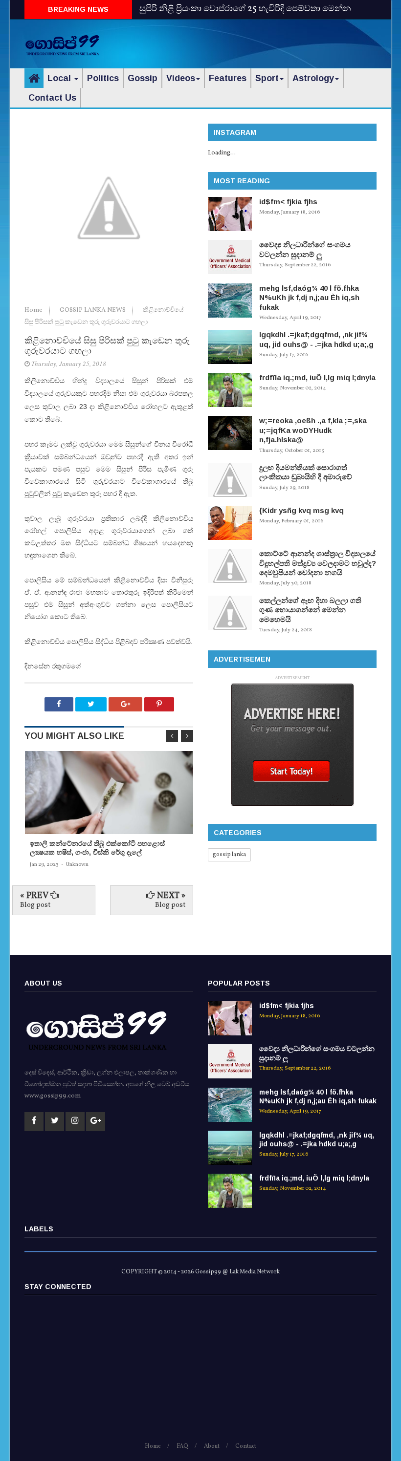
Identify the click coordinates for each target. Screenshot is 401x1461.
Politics (103, 78)
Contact (245, 1446)
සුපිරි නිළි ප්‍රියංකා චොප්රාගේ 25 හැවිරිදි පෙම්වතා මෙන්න (245, 9)
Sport (267, 78)
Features (227, 78)
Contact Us (52, 98)
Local (60, 78)
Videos (180, 78)
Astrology (313, 78)
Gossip (142, 78)
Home (34, 310)
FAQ (182, 1446)
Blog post (35, 905)
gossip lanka (229, 855)
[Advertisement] (262, 41)
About (212, 1446)
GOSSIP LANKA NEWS (93, 310)
